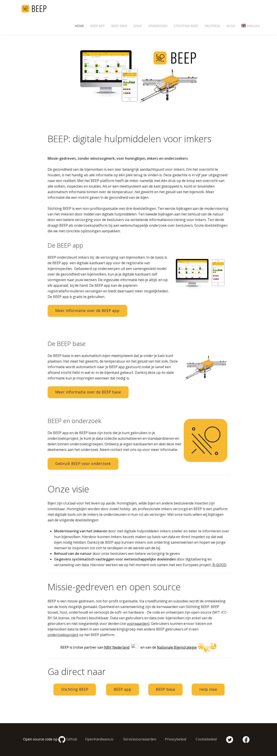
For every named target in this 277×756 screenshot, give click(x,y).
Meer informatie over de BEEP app (87, 310)
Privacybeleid (175, 739)
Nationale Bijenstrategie (177, 647)
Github (71, 739)
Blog (231, 26)
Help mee (208, 689)
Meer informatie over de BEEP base (88, 392)
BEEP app (97, 26)
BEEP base (119, 26)
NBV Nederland (116, 647)
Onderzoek (157, 26)
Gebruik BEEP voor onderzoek (83, 463)
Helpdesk (212, 26)
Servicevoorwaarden (139, 739)
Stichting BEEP (186, 26)
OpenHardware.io (99, 739)
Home (79, 26)
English (253, 26)
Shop (138, 26)
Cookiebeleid (206, 739)
